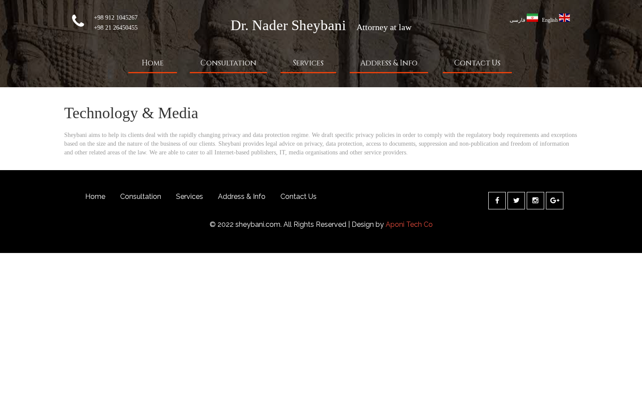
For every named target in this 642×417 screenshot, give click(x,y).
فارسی (517, 20)
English (550, 20)
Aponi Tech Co (409, 224)
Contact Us (477, 63)
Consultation (228, 63)
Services (308, 63)
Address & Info (389, 63)
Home (153, 63)
